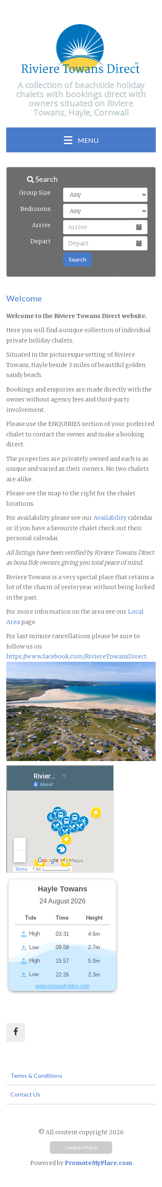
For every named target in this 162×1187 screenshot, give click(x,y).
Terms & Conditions (36, 1075)
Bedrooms (35, 209)
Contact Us (25, 1094)
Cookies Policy (81, 1147)
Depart (40, 241)
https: (14, 656)
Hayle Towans (62, 889)
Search (77, 259)
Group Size (35, 192)
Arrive (41, 225)
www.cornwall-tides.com (62, 986)
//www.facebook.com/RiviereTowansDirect (85, 656)
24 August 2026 (62, 901)
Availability (109, 517)
